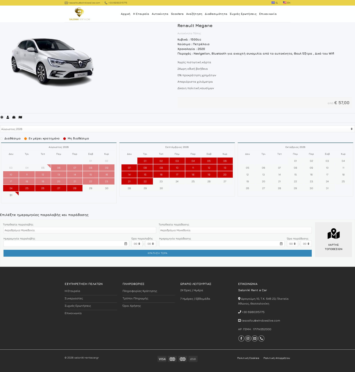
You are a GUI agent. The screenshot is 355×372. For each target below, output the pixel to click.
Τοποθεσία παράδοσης (174, 224)
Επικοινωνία (268, 13)
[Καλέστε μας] (261, 338)
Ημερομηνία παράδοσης (175, 238)
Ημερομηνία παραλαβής (19, 238)
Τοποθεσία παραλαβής (18, 224)
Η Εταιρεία (141, 13)
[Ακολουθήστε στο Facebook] (241, 338)
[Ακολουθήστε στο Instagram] (248, 338)
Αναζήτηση (194, 13)
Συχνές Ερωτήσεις (243, 13)
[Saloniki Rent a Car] (83, 14)
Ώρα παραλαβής (142, 238)
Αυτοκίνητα (160, 13)
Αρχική (126, 13)
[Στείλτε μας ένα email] (255, 338)
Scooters (177, 13)
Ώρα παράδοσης (297, 238)
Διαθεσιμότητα (216, 13)
